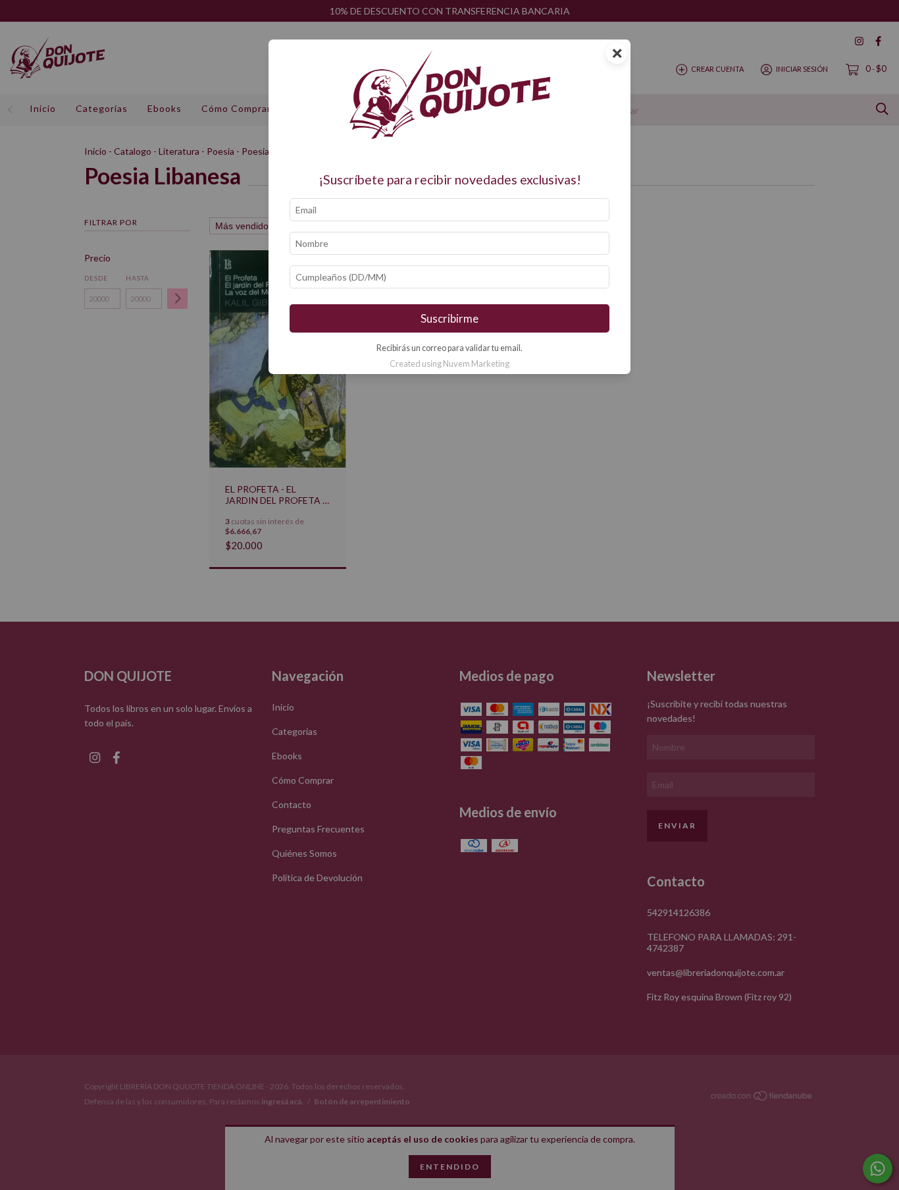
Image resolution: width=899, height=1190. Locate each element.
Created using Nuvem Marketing (449, 363)
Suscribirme (449, 318)
